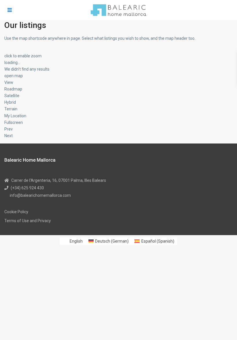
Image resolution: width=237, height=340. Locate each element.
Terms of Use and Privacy (27, 220)
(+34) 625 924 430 (27, 188)
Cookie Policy (16, 211)
